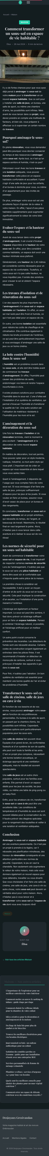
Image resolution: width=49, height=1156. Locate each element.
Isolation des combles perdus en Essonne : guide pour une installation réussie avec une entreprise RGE (23, 1054)
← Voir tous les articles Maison (17, 959)
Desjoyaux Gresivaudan (17, 1117)
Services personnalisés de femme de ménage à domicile (22, 1064)
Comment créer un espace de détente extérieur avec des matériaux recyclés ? (24, 1093)
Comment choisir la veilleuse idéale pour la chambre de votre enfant (22, 1009)
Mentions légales (19, 1138)
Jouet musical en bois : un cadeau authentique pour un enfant (21, 1044)
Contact (33, 1138)
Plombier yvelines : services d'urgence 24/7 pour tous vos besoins (23, 1073)
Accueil (6, 15)
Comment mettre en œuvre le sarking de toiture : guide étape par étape (24, 1000)
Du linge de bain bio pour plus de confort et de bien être (21, 1027)
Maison (14, 15)
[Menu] (28, 2)
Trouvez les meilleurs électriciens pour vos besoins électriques (24, 1035)
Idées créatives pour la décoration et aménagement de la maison (22, 1018)
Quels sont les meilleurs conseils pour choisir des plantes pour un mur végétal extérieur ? (24, 1083)
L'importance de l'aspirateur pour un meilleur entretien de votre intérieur (22, 992)
